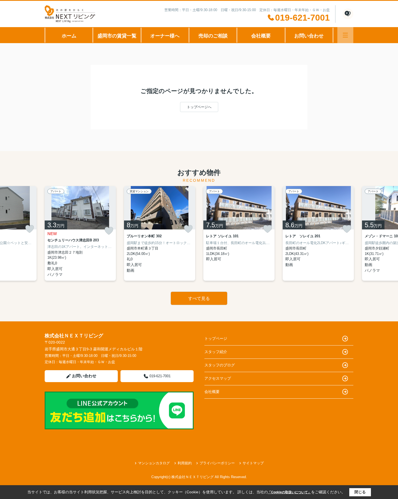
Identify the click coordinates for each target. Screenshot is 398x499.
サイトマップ (253, 463)
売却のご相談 (213, 36)
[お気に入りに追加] (29, 229)
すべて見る (199, 298)
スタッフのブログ (219, 365)
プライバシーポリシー (217, 463)
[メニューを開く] (345, 35)
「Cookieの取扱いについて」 (289, 492)
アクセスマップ (217, 378)
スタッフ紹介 (215, 352)
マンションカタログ (154, 463)
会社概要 (261, 36)
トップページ (215, 338)
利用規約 (185, 463)
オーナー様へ (165, 36)
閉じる (360, 492)
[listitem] (80, 233)
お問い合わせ (309, 36)
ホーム (69, 36)
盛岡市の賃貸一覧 (116, 36)
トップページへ (199, 107)
